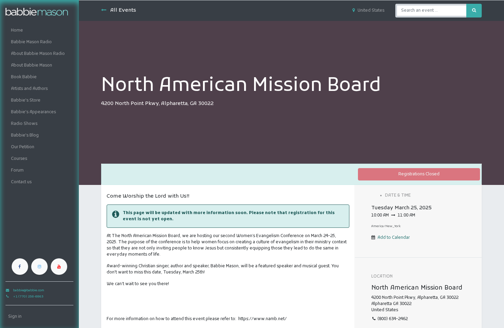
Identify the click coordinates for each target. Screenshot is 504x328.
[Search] (474, 10)
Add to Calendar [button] (393, 238)
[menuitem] (39, 30)
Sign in (15, 316)
